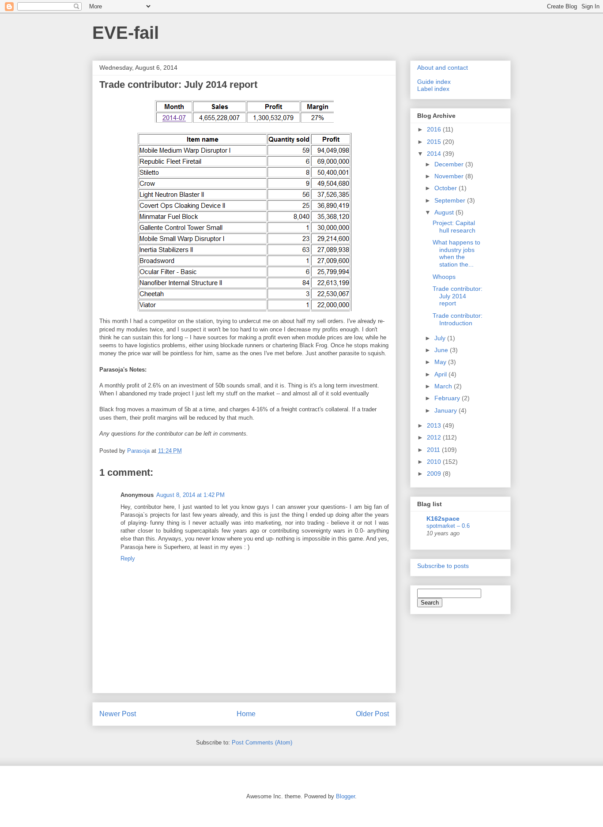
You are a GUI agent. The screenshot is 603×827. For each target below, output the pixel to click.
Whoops (444, 276)
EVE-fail (125, 32)
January (446, 410)
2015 (435, 141)
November (449, 176)
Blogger (345, 796)
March (444, 386)
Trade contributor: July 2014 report (457, 296)
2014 (435, 153)
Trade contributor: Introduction (457, 319)
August (445, 212)
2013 (435, 425)
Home (246, 714)
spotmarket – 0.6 (448, 526)
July (440, 338)
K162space (443, 518)
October (446, 188)
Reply (128, 558)
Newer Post (117, 714)
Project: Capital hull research (454, 226)
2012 (435, 437)
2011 (434, 449)
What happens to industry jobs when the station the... (456, 253)
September (450, 200)
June (442, 349)
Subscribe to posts (443, 565)
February (448, 398)
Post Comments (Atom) (262, 742)
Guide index (434, 81)
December (449, 164)
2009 (435, 473)
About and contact (442, 67)
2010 (435, 461)
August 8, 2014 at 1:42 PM (190, 495)
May (441, 361)
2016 (435, 129)
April (441, 374)
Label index (433, 88)
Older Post (372, 714)
